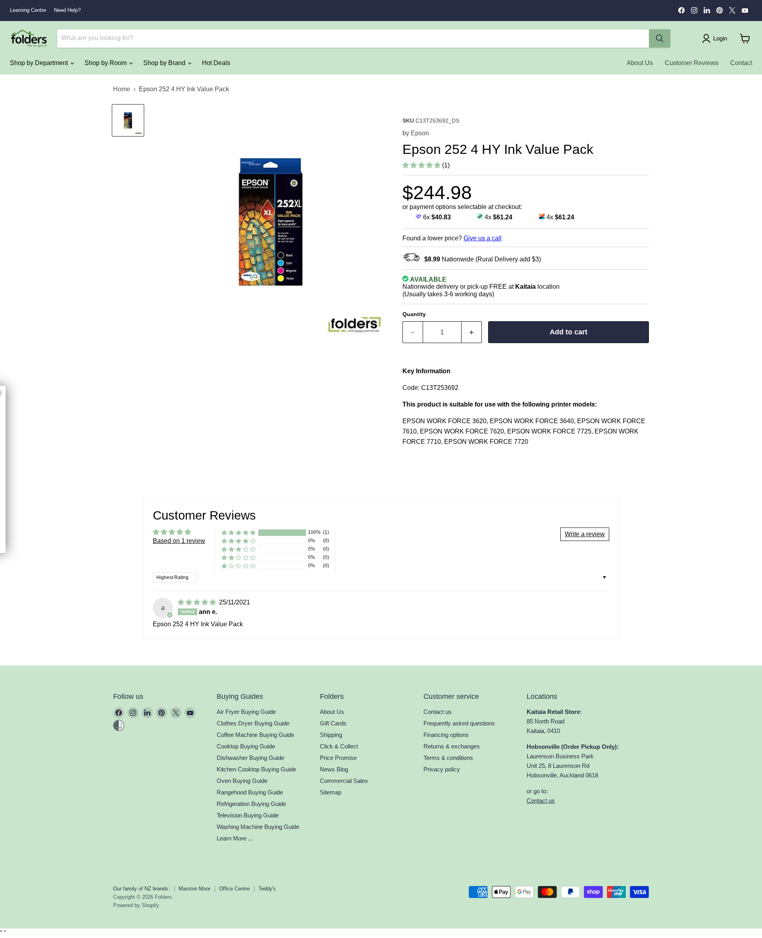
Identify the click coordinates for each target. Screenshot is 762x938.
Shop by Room (106, 62)
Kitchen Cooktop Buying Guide (256, 769)
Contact (741, 62)
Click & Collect (339, 746)
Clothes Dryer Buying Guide (253, 723)
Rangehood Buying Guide (250, 792)
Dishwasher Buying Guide (250, 757)
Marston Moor (194, 889)
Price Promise (338, 757)
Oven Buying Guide (242, 780)
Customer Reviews (691, 62)
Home (121, 89)
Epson (420, 133)
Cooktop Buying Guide (246, 746)
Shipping (331, 734)
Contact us (437, 711)
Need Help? (67, 10)
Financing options (446, 734)
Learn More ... (235, 838)
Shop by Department (39, 62)
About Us (640, 62)
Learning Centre (28, 10)
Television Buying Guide (248, 815)
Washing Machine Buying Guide (258, 826)
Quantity (414, 314)
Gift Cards (333, 723)
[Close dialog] (120, 393)
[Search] (659, 38)
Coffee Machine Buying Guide (255, 734)
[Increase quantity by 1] (472, 332)
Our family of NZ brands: (141, 889)
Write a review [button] (585, 534)
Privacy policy (441, 769)
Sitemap (330, 792)
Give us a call (483, 238)
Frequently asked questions (459, 723)
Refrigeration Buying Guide (251, 803)
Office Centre (234, 889)
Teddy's (267, 889)
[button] (422, 165)
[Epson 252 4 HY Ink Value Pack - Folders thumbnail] (128, 120)
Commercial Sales (344, 780)
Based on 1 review (179, 540)
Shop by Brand (165, 62)
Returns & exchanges (451, 746)
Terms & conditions (448, 757)
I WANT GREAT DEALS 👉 (64, 518)
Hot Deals (216, 62)
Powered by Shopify (136, 905)
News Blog (334, 769)
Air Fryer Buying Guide (246, 711)
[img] (197, 602)
